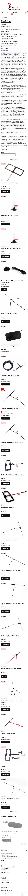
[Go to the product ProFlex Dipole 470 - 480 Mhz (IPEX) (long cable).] (14, 592)
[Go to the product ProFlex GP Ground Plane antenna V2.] (14, 657)
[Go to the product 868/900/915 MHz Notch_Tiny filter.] (14, 237)
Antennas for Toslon (5, 40)
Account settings (5, 880)
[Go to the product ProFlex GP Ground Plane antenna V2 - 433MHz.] (14, 690)
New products (4, 48)
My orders (3, 877)
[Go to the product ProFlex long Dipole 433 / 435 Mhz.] (14, 625)
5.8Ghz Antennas (5, 33)
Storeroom (3, 878)
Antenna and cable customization (9, 36)
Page (11, 159)
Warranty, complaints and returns (9, 858)
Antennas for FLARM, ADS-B (7, 38)
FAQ (2, 865)
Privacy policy (4, 868)
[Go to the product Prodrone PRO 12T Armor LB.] (14, 825)
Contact (3, 889)
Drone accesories (5, 46)
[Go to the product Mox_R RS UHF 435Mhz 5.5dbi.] (14, 172)
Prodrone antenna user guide (8, 866)
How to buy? (4, 864)
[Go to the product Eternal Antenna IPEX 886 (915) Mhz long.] (14, 397)
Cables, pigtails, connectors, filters (9, 43)
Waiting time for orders (6, 853)
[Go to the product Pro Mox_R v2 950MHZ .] (14, 496)
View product (5, 191)
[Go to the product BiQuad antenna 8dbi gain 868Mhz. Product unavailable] (14, 335)
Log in (2, 875)
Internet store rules (5, 869)
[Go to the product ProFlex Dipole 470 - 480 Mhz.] (14, 529)
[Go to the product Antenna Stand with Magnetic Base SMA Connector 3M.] (14, 269)
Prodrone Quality (5, 855)
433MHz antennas (5, 26)
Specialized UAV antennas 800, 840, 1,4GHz (11, 34)
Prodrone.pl (4, 17)
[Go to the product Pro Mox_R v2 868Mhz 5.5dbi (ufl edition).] (14, 463)
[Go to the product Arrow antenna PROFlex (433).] (14, 302)
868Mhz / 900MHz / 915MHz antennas (10, 29)
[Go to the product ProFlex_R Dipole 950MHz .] (14, 722)
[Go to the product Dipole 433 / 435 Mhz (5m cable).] (14, 364)
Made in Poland (4, 887)
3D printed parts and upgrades (8, 45)
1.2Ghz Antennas (5, 28)
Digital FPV (3, 24)
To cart (4, 289)
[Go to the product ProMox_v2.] (14, 755)
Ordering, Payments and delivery (9, 856)
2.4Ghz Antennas (5, 31)
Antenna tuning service (6, 890)
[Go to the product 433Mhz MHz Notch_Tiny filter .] (14, 204)
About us (3, 886)
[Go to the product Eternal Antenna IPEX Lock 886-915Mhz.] (14, 431)
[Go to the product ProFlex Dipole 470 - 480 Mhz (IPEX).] (14, 560)
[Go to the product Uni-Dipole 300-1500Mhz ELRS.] (14, 787)
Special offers (4, 50)
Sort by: (3, 152)
